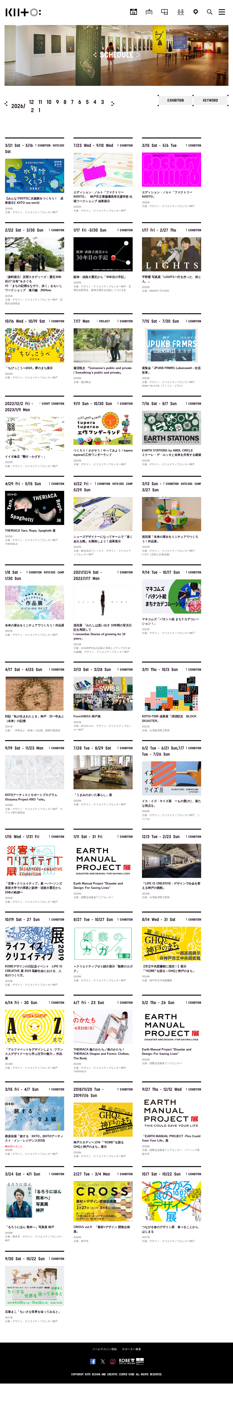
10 (49, 102)
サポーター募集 (131, 1349)
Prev (6, 104)
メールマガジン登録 (104, 1349)
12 (31, 102)
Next (112, 104)
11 (40, 102)
